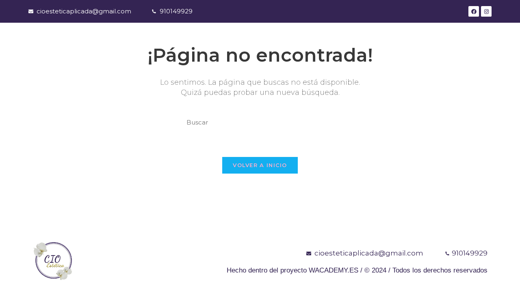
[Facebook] (473, 11)
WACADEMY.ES (333, 270)
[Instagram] (486, 11)
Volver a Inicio (260, 165)
